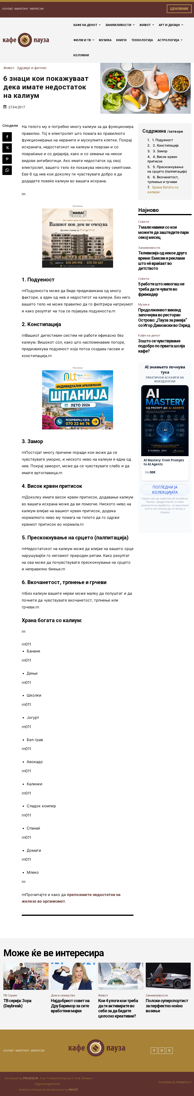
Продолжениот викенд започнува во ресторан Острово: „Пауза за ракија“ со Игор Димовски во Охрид (164, 317)
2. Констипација (166, 145)
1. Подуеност (162, 140)
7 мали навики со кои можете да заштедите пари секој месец (163, 232)
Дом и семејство (63, 995)
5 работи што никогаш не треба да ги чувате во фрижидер (161, 289)
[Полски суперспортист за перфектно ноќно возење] (168, 976)
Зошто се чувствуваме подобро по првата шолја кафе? (161, 346)
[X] (7, 148)
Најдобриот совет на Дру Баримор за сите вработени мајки (70, 1005)
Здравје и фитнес (32, 68)
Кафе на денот (149, 335)
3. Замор (160, 151)
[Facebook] (7, 137)
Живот (8, 68)
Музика (144, 304)
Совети (143, 221)
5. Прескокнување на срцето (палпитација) (167, 169)
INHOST (73, 1089)
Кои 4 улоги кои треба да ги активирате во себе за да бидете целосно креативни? (118, 1008)
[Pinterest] (7, 159)
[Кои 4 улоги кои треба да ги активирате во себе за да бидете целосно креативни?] (120, 976)
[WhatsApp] (7, 170)
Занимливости (149, 247)
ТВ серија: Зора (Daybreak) (17, 1003)
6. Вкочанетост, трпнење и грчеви (163, 179)
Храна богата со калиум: (162, 189)
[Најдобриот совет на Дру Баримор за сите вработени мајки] (73, 976)
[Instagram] (162, 1051)
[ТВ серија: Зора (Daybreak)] (25, 976)
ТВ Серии (10, 995)
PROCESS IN (31, 1078)
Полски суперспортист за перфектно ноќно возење (167, 1005)
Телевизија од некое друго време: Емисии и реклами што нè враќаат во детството (162, 260)
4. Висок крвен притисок (162, 159)
